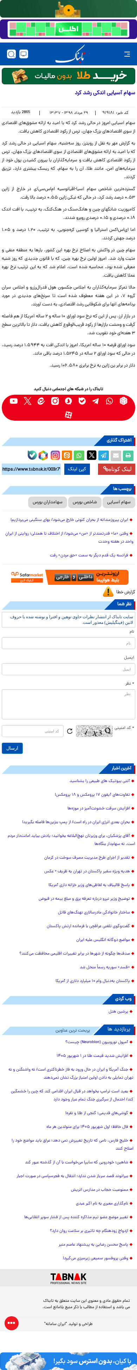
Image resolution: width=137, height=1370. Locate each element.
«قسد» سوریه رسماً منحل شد (105, 967)
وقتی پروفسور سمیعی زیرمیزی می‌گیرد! (95, 1258)
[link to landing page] (70, 54)
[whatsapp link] (109, 400)
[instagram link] (55, 400)
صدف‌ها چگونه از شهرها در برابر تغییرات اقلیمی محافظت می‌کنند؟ (74, 954)
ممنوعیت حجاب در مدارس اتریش (99, 1190)
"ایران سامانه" (55, 1324)
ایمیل (129, 658)
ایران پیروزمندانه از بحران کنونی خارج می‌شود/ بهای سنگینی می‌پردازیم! (69, 520)
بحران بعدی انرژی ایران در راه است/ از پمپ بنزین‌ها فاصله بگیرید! (76, 822)
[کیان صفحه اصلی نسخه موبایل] (68, 1361)
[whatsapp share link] (79, 456)
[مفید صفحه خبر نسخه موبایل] (68, 29)
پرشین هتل (118, 1012)
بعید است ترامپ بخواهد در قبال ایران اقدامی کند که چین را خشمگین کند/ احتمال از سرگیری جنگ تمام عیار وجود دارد (72, 1095)
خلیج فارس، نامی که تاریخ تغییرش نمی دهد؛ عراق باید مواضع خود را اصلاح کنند (72, 1145)
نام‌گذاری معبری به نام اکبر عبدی (102, 1204)
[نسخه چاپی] (128, 456)
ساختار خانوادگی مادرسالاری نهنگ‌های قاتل (94, 913)
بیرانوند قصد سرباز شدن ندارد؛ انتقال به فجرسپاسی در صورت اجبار (72, 1176)
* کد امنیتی (124, 728)
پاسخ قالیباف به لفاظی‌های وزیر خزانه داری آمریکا (89, 885)
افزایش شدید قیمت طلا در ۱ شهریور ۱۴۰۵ (92, 1056)
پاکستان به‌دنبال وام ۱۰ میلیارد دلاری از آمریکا (93, 981)
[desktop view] (23, 54)
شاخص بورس (85, 502)
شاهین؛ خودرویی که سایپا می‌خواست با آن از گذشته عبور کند (76, 1162)
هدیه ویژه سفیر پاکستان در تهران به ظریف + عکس (87, 871)
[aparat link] (68, 414)
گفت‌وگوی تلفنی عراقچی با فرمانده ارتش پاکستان (88, 926)
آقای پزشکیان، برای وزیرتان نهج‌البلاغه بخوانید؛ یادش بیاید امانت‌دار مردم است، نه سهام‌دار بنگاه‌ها (71, 840)
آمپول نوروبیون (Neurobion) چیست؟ (96, 1042)
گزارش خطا (125, 592)
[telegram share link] (103, 456)
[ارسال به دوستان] (116, 456)
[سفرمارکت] (68, 577)
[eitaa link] (41, 400)
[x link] (27, 400)
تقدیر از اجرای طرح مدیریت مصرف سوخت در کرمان (87, 858)
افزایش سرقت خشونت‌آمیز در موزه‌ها (98, 809)
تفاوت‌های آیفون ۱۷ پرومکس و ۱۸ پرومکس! (92, 795)
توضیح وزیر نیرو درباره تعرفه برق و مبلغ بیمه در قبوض (84, 899)
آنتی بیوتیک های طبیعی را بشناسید (100, 781)
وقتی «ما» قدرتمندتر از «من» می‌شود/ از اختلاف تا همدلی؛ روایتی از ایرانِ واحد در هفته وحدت (69, 538)
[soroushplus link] (68, 400)
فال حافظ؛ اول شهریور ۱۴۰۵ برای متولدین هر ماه (87, 1127)
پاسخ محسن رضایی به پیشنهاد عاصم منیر (93, 1245)
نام (132, 632)
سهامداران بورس (48, 502)
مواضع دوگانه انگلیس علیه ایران (103, 940)
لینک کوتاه (120, 469)
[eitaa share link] (66, 456)
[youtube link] (13, 400)
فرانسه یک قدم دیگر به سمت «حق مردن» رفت (89, 555)
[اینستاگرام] (54, 454)
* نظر (129, 684)
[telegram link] (96, 400)
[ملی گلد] (68, 9)
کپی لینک (77, 469)
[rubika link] (123, 400)
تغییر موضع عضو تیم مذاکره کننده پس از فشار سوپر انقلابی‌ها (76, 1217)
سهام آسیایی (119, 502)
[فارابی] (68, 76)
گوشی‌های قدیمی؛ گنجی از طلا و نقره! (96, 1113)
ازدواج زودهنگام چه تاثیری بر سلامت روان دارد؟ (89, 1231)
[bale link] (82, 400)
